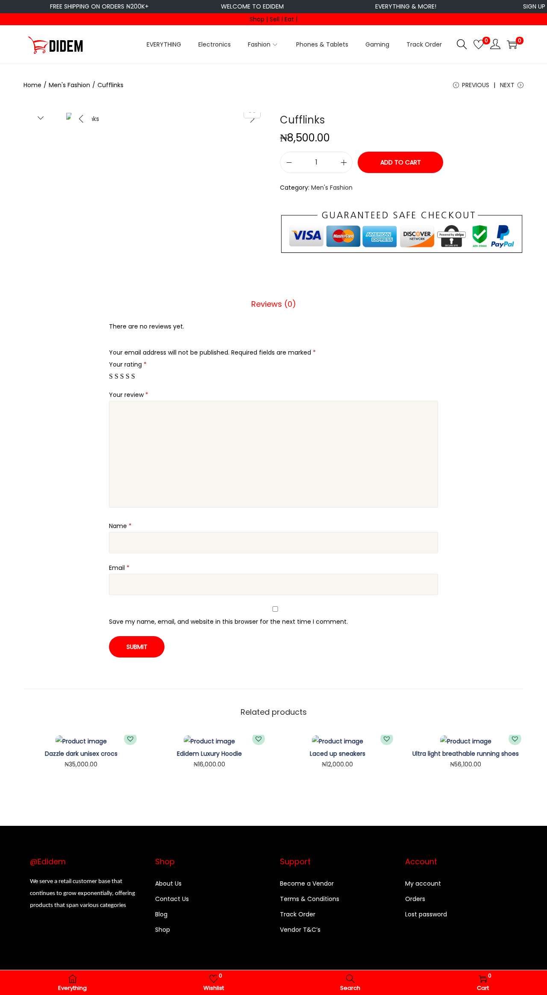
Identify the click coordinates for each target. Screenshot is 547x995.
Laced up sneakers (337, 753)
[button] (130, 738)
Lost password (426, 914)
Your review (128, 394)
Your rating (128, 364)
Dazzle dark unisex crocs (81, 753)
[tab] (273, 304)
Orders (415, 899)
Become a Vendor (307, 883)
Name (120, 526)
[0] (478, 44)
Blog (161, 914)
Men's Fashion (69, 85)
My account (423, 883)
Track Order (297, 914)
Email (119, 568)
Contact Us (172, 899)
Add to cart (400, 162)
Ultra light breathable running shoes (465, 753)
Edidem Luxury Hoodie (209, 753)
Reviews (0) (273, 304)
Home (32, 85)
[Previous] (81, 118)
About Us (168, 883)
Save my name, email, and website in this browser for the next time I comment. (228, 621)
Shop (162, 929)
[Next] (252, 118)
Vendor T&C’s (300, 929)
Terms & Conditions (309, 899)
